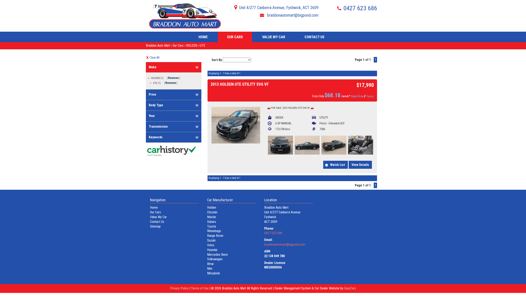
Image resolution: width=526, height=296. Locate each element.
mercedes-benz (217, 255)
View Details (360, 165)
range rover (215, 236)
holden (211, 207)
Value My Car (273, 37)
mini (209, 269)
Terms (370, 96)
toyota (211, 226)
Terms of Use (200, 288)
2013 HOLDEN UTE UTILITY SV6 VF (240, 84)
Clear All (154, 57)
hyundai (212, 250)
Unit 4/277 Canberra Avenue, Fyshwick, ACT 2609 (278, 7)
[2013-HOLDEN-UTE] (236, 125)
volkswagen (215, 259)
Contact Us (314, 37)
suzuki (211, 240)
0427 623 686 (360, 8)
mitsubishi (213, 273)
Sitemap (155, 226)
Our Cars (235, 37)
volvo (210, 245)
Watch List (337, 165)
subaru (211, 222)
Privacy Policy (179, 288)
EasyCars (350, 288)
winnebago (214, 231)
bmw (210, 264)
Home (203, 37)
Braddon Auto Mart (158, 45)
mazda (211, 217)
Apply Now (357, 96)
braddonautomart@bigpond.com (292, 15)
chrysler (212, 212)
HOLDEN (191, 45)
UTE (202, 45)
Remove (173, 78)
